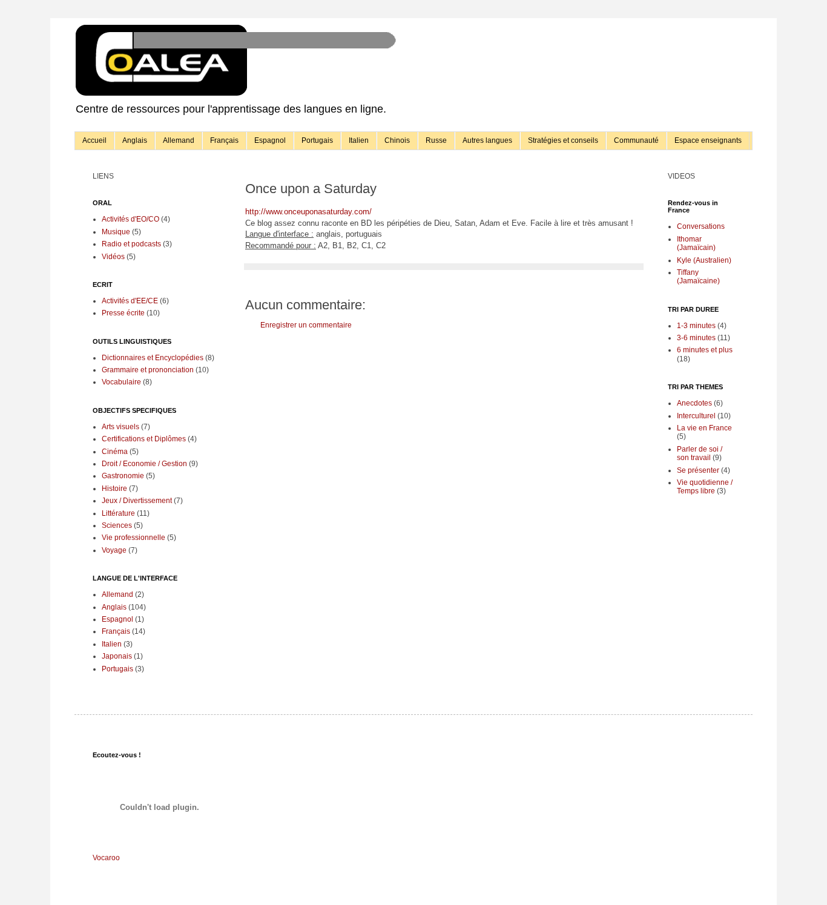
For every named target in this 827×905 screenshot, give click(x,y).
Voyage (114, 550)
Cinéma (115, 451)
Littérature (118, 513)
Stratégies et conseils (563, 140)
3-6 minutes (696, 338)
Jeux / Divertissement (137, 500)
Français (224, 140)
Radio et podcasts (131, 244)
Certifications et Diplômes (144, 439)
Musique (116, 232)
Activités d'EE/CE (130, 301)
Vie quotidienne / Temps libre (705, 486)
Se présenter (698, 470)
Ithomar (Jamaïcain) (696, 243)
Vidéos (113, 256)
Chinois (397, 140)
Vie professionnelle (133, 537)
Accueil (94, 140)
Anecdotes (694, 403)
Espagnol (270, 140)
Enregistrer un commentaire (306, 325)
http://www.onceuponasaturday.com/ (308, 211)
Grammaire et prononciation (148, 370)
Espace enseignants (708, 140)
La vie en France (704, 428)
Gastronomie (123, 476)
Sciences (117, 525)
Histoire (114, 488)
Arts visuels (120, 427)
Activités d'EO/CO (130, 219)
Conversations (701, 226)
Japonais (117, 656)
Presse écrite (123, 313)
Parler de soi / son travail (699, 453)
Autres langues (487, 140)
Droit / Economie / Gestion (144, 463)
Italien (359, 140)
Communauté (636, 140)
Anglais (134, 140)
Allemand (178, 140)
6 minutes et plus (705, 350)
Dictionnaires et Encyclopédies (152, 358)
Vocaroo (106, 858)
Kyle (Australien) (704, 260)
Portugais (317, 140)
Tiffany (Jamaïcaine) (698, 276)
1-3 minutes (696, 325)
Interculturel (696, 416)
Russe (436, 140)
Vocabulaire (121, 382)
